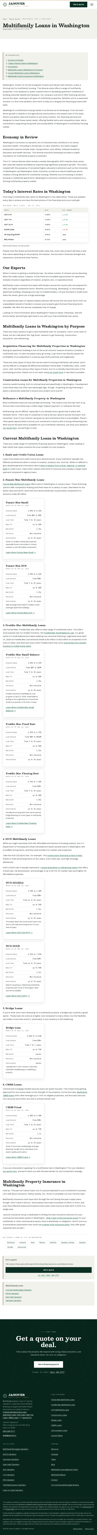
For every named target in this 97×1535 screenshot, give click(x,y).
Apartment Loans (9, 1415)
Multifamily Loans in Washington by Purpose (25, 70)
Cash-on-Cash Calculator (13, 1490)
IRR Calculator (8, 1480)
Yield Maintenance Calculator (14, 1485)
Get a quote (78, 4)
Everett (23, 1242)
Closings (54, 1454)
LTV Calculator (9, 1475)
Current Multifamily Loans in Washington (24, 73)
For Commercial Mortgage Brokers (65, 1485)
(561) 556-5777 (57, 1372)
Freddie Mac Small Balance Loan (59, 633)
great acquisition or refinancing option (60, 867)
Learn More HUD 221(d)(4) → (19, 933)
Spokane (82, 1242)
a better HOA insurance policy (56, 1225)
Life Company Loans (59, 1430)
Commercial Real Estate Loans (14, 1412)
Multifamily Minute (58, 1475)
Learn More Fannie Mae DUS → (20, 613)
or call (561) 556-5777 (48, 1275)
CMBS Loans (13, 1418)
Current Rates (57, 1436)
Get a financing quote (48, 1364)
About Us (54, 1449)
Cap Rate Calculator (13, 1300)
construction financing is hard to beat (64, 855)
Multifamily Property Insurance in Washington (26, 76)
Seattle (53, 1242)
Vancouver (22, 1247)
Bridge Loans (56, 1420)
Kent (33, 1242)
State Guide (7, 29)
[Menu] (91, 4)
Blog (53, 1464)
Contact (54, 1480)
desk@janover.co (9, 1435)
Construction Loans (59, 1415)
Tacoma (10, 1247)
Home (5, 19)
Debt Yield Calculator (14, 1297)
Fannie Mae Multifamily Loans (63, 1400)
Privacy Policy (9, 1509)
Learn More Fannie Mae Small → (21, 552)
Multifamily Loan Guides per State (64, 1470)
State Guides (14, 19)
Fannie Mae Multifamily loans (16, 484)
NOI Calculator (9, 1470)
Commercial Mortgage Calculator (19, 1290)
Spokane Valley (67, 1242)
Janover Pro (27, 1418)
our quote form (56, 372)
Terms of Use (86, 1507)
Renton (42, 1242)
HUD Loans (21, 1415)
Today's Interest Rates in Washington (23, 63)
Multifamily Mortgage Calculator (15, 1449)
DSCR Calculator (12, 1294)
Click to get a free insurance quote (62, 1218)
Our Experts (13, 67)
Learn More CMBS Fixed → (18, 1157)
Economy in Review (15, 60)
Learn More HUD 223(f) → (18, 996)
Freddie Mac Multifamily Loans (63, 1405)
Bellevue (11, 1242)
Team (53, 1459)
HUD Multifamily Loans (60, 1410)
